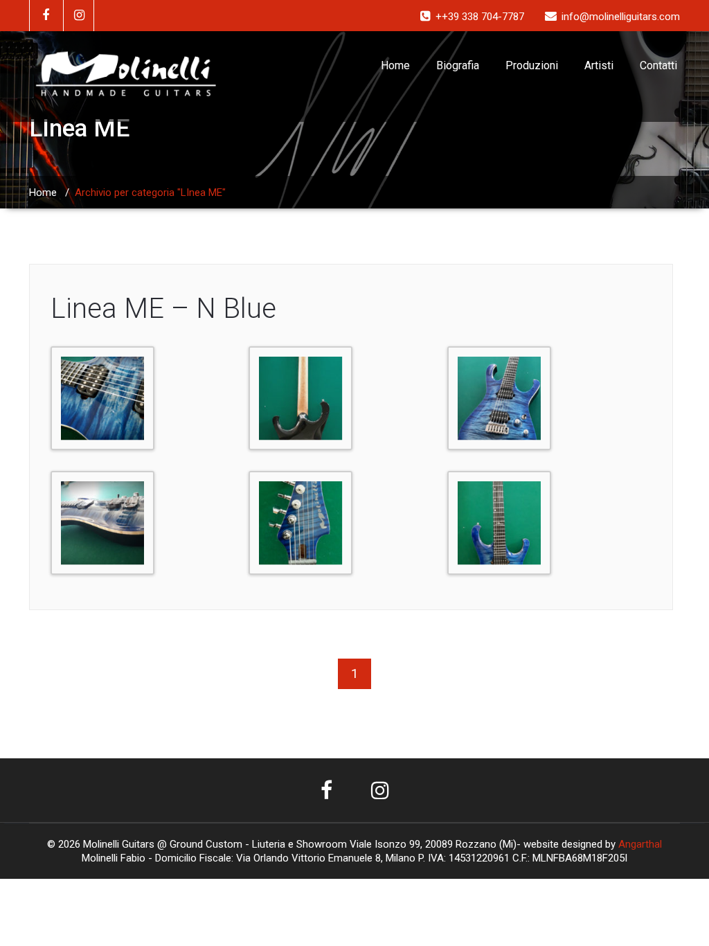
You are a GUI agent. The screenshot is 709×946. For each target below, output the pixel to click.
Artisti (598, 65)
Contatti (658, 65)
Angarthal (640, 844)
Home (395, 65)
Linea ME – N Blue (163, 308)
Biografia (457, 65)
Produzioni (531, 65)
